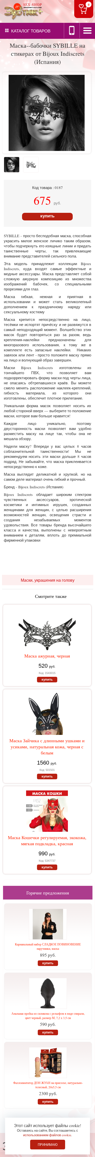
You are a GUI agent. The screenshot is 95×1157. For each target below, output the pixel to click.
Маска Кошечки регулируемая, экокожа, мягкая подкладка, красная (47, 840)
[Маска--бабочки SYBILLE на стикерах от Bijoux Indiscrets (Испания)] (46, 149)
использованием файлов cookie (47, 1135)
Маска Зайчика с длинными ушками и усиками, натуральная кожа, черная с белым (47, 746)
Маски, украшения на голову (47, 580)
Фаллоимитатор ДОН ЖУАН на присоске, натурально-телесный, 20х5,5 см (48, 1085)
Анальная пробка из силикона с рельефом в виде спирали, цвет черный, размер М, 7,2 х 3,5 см (48, 1015)
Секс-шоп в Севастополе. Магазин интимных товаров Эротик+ (23, 11)
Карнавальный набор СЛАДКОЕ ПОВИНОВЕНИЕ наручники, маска (48, 946)
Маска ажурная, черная (47, 656)
